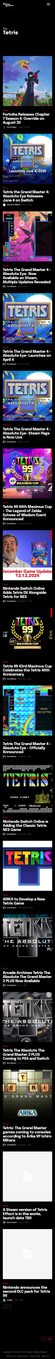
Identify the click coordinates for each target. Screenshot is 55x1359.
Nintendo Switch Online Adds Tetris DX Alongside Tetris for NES (24, 593)
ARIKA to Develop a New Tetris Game (24, 901)
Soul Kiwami (11, 286)
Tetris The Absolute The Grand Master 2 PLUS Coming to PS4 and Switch (26, 1055)
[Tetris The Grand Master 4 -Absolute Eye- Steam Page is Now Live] (27, 396)
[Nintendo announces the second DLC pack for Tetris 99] (27, 1254)
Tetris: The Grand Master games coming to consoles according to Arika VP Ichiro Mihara (27, 1134)
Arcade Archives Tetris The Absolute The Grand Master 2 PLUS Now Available (27, 977)
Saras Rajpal (11, 127)
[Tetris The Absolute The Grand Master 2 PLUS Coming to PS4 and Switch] (27, 1017)
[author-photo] (4, 127)
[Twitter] (44, 1339)
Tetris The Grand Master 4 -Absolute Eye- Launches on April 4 (27, 356)
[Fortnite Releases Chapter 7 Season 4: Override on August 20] (27, 81)
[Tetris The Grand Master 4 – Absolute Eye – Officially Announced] (27, 711)
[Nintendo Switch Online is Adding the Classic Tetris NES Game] (27, 788)
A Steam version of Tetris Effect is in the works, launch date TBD (25, 1214)
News (5, 110)
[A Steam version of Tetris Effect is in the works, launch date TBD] (27, 1176)
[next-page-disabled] (9, 1306)
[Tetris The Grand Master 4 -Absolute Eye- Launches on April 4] (27, 318)
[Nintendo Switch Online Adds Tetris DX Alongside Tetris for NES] (27, 555)
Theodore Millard (13, 205)
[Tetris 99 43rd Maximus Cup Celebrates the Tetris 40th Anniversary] (27, 633)
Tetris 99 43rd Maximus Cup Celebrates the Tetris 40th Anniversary (27, 670)
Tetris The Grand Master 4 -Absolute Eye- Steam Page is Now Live (27, 433)
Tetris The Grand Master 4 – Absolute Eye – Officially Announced (27, 748)
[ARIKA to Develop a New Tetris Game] (27, 866)
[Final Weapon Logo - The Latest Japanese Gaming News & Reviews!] (8, 4)
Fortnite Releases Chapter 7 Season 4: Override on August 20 (26, 119)
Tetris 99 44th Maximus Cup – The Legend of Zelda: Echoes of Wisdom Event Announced (27, 513)
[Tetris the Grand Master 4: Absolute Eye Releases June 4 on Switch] (27, 159)
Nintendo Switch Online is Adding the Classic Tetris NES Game (25, 826)
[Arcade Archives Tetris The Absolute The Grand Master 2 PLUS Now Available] (27, 939)
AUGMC (10, 1300)
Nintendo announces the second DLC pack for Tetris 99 (26, 1292)
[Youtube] (50, 1339)
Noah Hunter (12, 1222)
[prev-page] (4, 1306)
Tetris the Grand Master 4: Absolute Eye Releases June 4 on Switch (26, 196)
